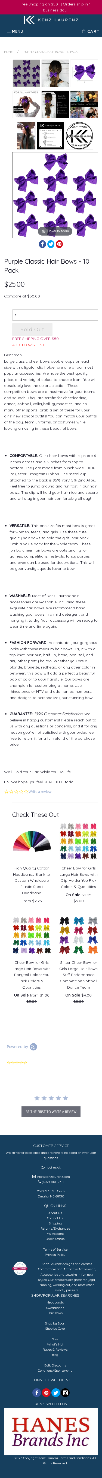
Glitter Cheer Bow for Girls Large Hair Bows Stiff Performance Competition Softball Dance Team (78, 974)
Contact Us (55, 1218)
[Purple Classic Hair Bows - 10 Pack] (26, 73)
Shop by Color (55, 1328)
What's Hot (55, 1344)
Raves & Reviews (55, 1349)
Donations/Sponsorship (55, 1370)
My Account (55, 1234)
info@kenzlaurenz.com (53, 1177)
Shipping (55, 1223)
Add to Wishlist (28, 344)
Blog (55, 1355)
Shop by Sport (55, 1323)
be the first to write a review (51, 1111)
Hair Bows (55, 1313)
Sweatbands (55, 1308)
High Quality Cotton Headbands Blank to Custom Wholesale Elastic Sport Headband (31, 880)
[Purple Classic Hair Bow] (26, 135)
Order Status (55, 1239)
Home (8, 52)
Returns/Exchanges (55, 1228)
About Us (55, 1213)
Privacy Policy (55, 1255)
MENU (17, 31)
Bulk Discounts (55, 1365)
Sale (55, 1339)
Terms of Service (55, 1249)
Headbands (55, 1302)
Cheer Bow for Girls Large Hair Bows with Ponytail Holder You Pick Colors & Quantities (32, 974)
